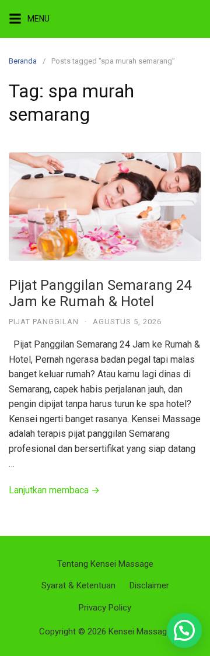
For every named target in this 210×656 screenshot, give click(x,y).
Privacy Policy (105, 607)
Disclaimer (149, 585)
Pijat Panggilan (44, 321)
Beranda (23, 61)
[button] (184, 630)
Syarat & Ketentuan (78, 585)
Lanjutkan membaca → (54, 490)
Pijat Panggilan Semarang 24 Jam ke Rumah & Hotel (100, 293)
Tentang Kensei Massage (105, 564)
